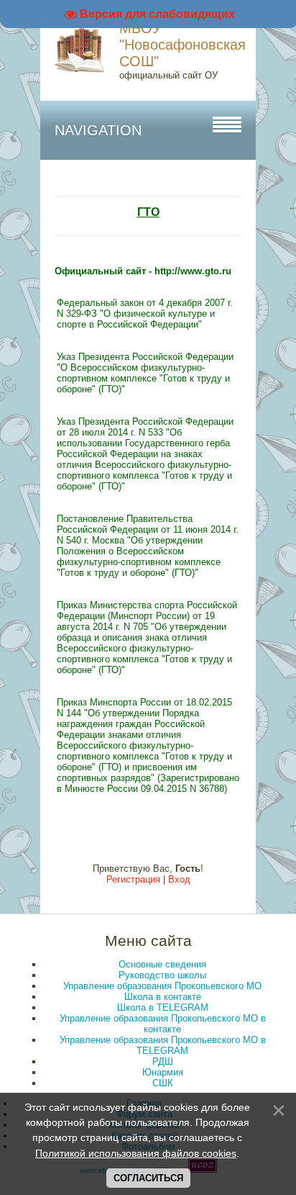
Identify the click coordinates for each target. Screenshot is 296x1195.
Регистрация (133, 879)
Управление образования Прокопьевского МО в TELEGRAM (163, 1045)
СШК (162, 1083)
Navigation (98, 130)
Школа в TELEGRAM (162, 1007)
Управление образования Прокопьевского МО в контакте (163, 1023)
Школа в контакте (162, 996)
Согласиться (148, 1178)
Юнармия (162, 1072)
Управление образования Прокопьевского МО (162, 985)
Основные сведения (162, 964)
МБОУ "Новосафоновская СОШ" (182, 44)
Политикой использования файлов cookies (135, 1153)
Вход (179, 879)
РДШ (162, 1061)
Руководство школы (162, 975)
